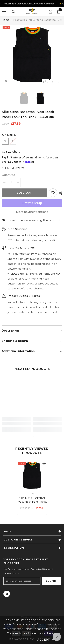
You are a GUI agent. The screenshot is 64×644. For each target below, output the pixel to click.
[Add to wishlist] (53, 192)
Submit (51, 580)
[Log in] (50, 11)
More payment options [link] (32, 212)
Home (5, 19)
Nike (32, 493)
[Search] (13, 12)
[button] (53, 82)
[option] (32, 55)
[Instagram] (6, 594)
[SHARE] (59, 193)
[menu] (4, 12)
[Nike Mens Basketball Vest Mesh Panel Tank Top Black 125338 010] (32, 475)
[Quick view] (44, 463)
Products (19, 19)
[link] (16, 423)
